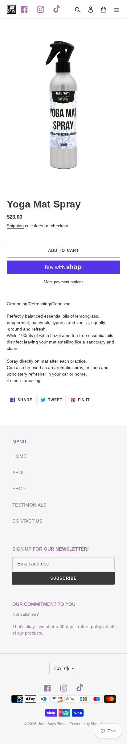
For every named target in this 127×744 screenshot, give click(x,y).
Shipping (15, 225)
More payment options (64, 282)
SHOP (19, 488)
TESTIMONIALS (29, 505)
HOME (19, 456)
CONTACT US (27, 521)
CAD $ (61, 668)
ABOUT (20, 472)
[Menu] (116, 9)
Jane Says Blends (53, 724)
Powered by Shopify (86, 724)
